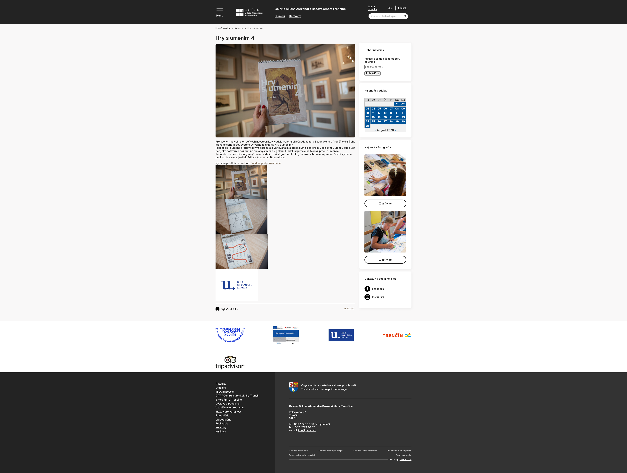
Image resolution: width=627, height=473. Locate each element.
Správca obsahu (403, 455)
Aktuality (238, 28)
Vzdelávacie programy (230, 407)
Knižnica (221, 431)
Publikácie (222, 423)
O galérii (280, 16)
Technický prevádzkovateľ (302, 455)
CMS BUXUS (405, 459)
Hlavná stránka (223, 28)
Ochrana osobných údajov (330, 450)
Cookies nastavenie (298, 450)
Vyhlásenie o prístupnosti (399, 450)
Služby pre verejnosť (228, 411)
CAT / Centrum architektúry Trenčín (237, 395)
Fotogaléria (222, 415)
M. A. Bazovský (225, 391)
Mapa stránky (372, 8)
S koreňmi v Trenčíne (229, 399)
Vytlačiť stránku (229, 309)
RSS (390, 8)
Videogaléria (223, 419)
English (402, 8)
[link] (266, 163)
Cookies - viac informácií (365, 450)
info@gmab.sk (307, 430)
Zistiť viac (385, 203)
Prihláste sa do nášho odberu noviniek (382, 60)
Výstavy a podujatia (228, 403)
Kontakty (295, 16)
